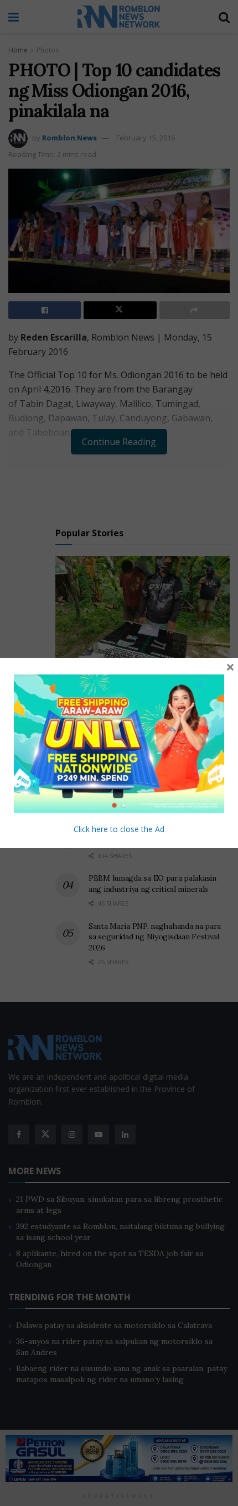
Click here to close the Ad (119, 829)
